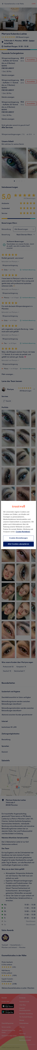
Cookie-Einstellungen (18, 538)
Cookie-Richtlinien (23, 532)
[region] (18, 525)
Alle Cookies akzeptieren (18, 544)
